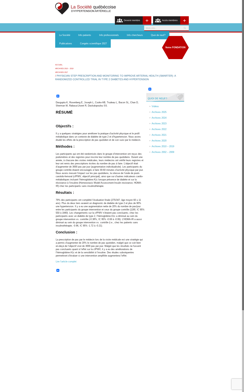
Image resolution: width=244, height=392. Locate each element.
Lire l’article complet (66, 261)
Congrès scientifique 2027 (93, 43)
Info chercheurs (135, 35)
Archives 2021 (159, 135)
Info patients (84, 35)
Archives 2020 (159, 140)
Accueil (59, 65)
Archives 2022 (159, 129)
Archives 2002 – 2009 (163, 152)
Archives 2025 (159, 112)
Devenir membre (132, 20)
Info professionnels (109, 35)
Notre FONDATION (175, 47)
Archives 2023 (159, 123)
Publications (65, 43)
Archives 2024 (159, 117)
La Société (64, 35)
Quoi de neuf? (158, 35)
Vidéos (155, 106)
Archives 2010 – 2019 (64, 68)
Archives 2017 (61, 72)
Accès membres (170, 20)
